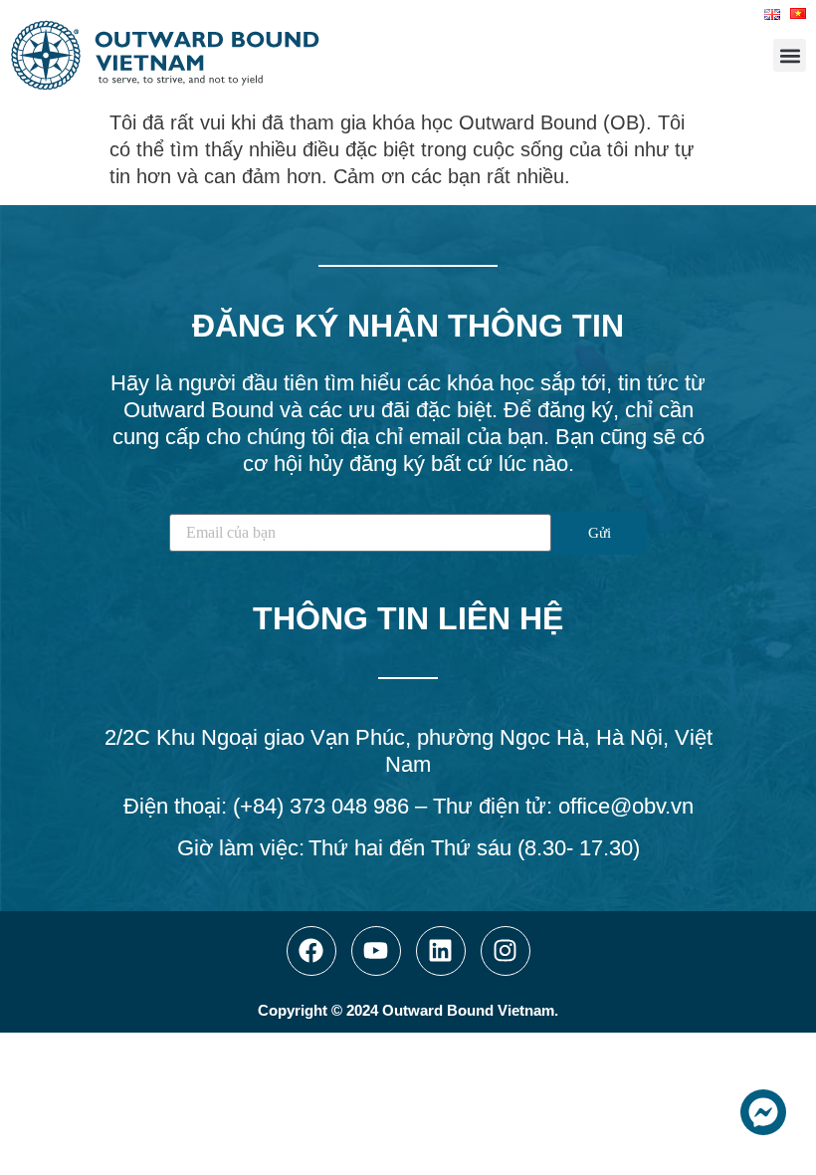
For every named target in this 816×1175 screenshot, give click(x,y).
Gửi (599, 533)
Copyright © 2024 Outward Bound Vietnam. (408, 1010)
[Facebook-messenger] (763, 1112)
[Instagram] (505, 951)
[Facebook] (311, 951)
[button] (789, 55)
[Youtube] (376, 951)
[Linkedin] (441, 951)
